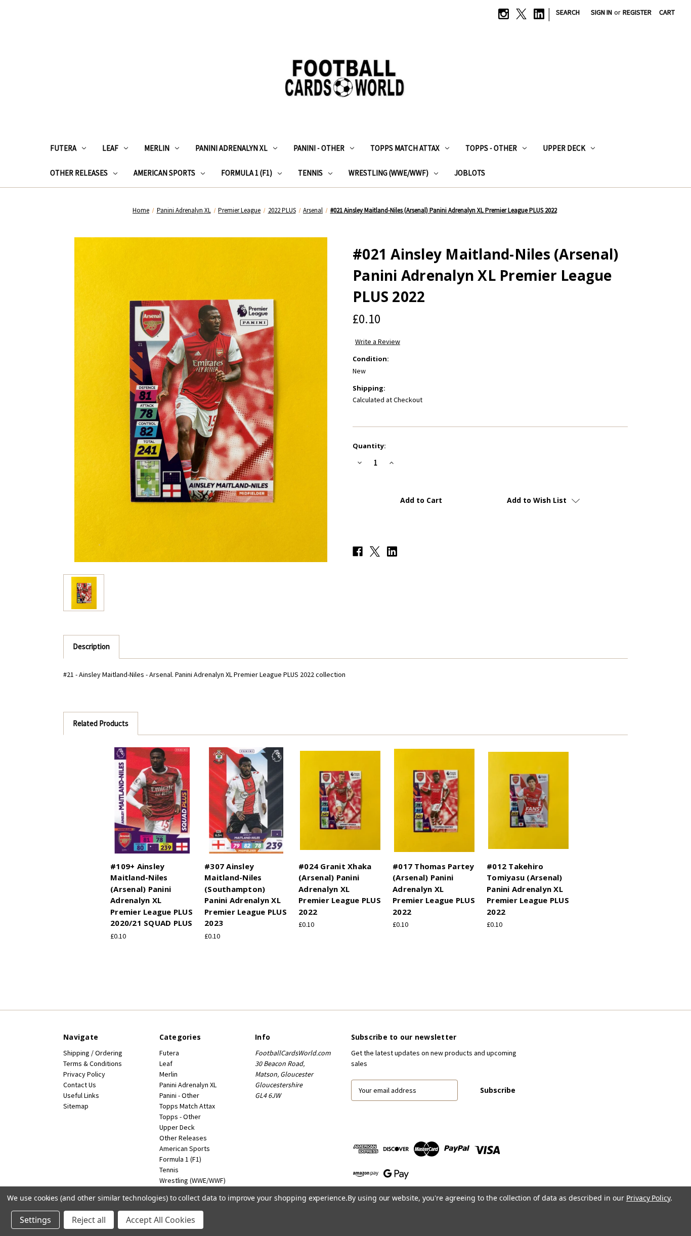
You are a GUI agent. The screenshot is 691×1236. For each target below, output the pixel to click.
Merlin (156, 148)
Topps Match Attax (405, 148)
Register (637, 12)
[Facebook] (358, 551)
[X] (521, 14)
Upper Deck (564, 148)
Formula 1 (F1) (246, 173)
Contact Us (79, 1084)
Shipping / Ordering (92, 1052)
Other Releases (79, 173)
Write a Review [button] (377, 341)
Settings (35, 1219)
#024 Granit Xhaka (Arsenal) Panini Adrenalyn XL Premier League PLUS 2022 (339, 889)
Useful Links (81, 1095)
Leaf (110, 148)
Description (91, 646)
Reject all (89, 1219)
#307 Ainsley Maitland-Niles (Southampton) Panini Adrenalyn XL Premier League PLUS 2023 (245, 894)
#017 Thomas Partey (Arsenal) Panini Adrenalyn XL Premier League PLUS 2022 (434, 889)
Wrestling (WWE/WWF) (388, 173)
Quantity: (369, 445)
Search (568, 12)
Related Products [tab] (100, 723)
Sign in (601, 12)
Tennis (310, 173)
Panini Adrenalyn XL (231, 148)
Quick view (151, 791)
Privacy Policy (84, 1074)
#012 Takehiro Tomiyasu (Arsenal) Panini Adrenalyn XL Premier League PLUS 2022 (528, 889)
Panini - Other (318, 148)
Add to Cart (152, 809)
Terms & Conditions (92, 1063)
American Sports (164, 173)
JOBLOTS (469, 173)
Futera (63, 148)
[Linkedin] (539, 14)
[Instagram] (503, 14)
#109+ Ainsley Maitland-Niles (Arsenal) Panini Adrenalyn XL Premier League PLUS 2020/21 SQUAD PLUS (151, 894)
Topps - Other (491, 148)
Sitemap (76, 1106)
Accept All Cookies (160, 1219)
